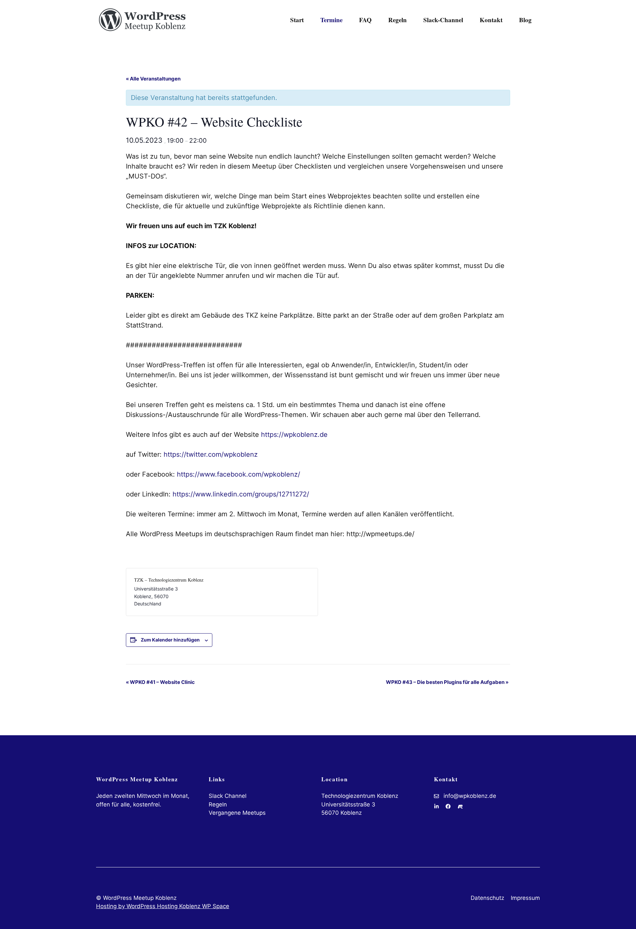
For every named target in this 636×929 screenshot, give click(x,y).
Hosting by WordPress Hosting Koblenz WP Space (162, 906)
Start (297, 19)
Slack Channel (227, 796)
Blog (525, 19)
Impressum (525, 898)
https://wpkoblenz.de (294, 435)
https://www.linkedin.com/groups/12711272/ (241, 494)
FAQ (365, 19)
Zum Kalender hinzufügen (170, 640)
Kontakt (491, 19)
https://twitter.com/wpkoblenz (211, 454)
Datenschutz (487, 898)
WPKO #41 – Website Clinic (160, 682)
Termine (331, 19)
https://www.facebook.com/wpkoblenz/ (238, 474)
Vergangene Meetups (237, 812)
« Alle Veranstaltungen (153, 79)
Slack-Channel (443, 19)
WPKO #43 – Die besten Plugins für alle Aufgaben (447, 682)
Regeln (397, 19)
